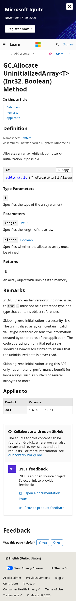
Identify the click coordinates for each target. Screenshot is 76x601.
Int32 (24, 223)
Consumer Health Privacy (20, 589)
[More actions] (69, 53)
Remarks (12, 112)
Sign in (68, 44)
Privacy (27, 584)
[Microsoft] (38, 44)
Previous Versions (38, 578)
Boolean (26, 240)
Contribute (10, 584)
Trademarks (11, 595)
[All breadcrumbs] (6, 53)
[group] (38, 177)
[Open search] (58, 44)
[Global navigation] (4, 44)
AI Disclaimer (12, 578)
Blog (58, 578)
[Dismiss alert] (69, 6)
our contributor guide (25, 455)
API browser (22, 53)
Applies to (13, 118)
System (26, 138)
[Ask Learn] (50, 53)
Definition (13, 107)
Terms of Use (54, 589)
